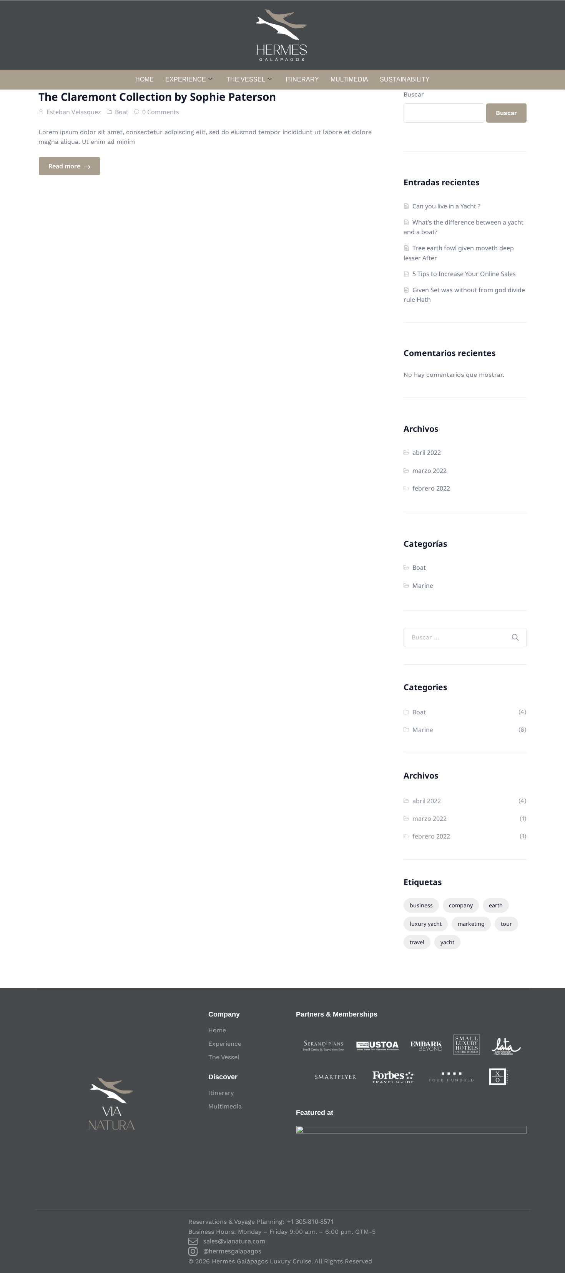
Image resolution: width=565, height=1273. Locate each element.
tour (506, 923)
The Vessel (245, 79)
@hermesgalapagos (232, 1251)
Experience (185, 79)
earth (496, 905)
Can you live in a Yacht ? (446, 206)
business (421, 905)
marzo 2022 (429, 470)
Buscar (414, 94)
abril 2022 (426, 452)
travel (417, 942)
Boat (121, 112)
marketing (471, 923)
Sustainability (405, 79)
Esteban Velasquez (74, 112)
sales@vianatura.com (234, 1241)
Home (144, 79)
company (461, 905)
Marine (422, 585)
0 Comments (160, 112)
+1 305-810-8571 (310, 1221)
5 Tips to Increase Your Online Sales (464, 274)
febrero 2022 (431, 488)
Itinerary (302, 79)
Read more (65, 166)
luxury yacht (426, 923)
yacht (447, 942)
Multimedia (349, 79)
